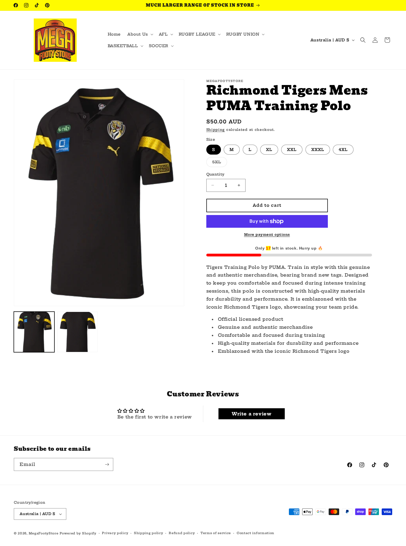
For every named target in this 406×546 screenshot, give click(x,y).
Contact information (255, 533)
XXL (292, 149)
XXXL (317, 149)
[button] (139, 34)
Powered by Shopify (78, 533)
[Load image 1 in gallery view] (34, 332)
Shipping (215, 130)
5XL (219, 163)
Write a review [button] (251, 414)
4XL (343, 149)
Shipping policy (148, 533)
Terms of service (216, 533)
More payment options (267, 234)
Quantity (215, 174)
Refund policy (182, 533)
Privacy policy (115, 533)
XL (269, 149)
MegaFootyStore (44, 533)
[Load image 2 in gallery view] (77, 332)
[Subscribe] (107, 464)
